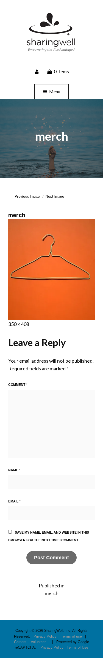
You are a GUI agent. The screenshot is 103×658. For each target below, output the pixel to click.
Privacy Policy (45, 636)
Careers (20, 642)
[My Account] (37, 71)
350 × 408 (18, 324)
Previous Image (27, 196)
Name (14, 470)
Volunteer (38, 642)
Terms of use (71, 636)
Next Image (55, 196)
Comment (17, 385)
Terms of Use (77, 647)
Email (14, 501)
